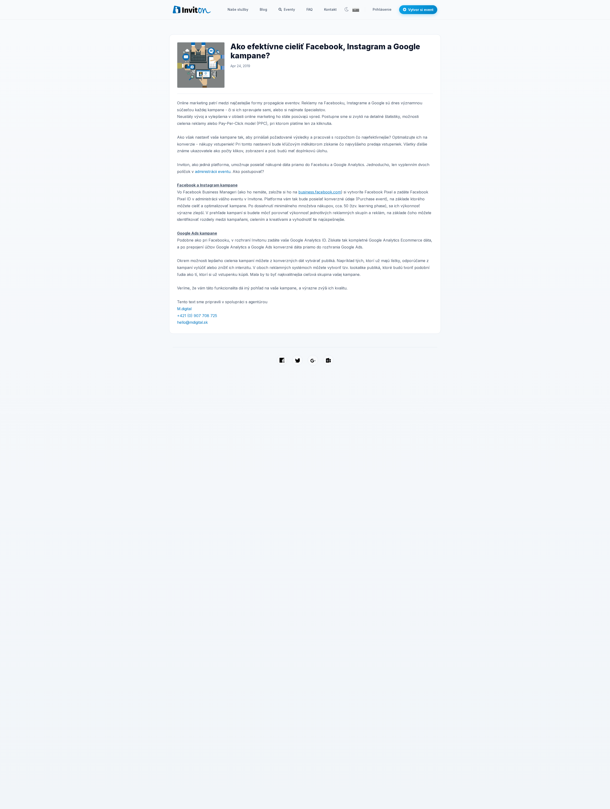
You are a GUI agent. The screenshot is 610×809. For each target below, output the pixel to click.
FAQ (309, 9)
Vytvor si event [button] (420, 10)
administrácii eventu (212, 171)
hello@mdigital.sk (192, 322)
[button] (355, 9)
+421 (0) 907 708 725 (197, 315)
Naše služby (238, 9)
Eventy (289, 9)
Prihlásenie (382, 9)
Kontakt (330, 9)
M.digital (184, 308)
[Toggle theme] (346, 9)
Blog (263, 9)
